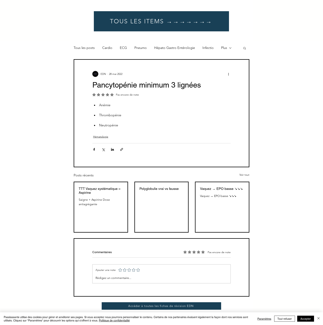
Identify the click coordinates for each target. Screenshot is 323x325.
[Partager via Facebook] (94, 149)
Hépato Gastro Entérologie (174, 48)
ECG (123, 48)
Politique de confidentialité (114, 320)
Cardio (107, 48)
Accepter (305, 319)
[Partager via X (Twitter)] (103, 149)
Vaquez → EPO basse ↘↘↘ (221, 189)
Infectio (208, 48)
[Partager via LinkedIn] (112, 149)
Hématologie (100, 136)
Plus (224, 48)
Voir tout (244, 174)
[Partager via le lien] (121, 149)
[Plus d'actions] (228, 74)
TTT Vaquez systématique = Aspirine (100, 191)
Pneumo (140, 48)
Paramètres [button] (264, 319)
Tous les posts (84, 48)
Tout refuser (284, 319)
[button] (244, 47)
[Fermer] (318, 318)
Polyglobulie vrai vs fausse (159, 189)
